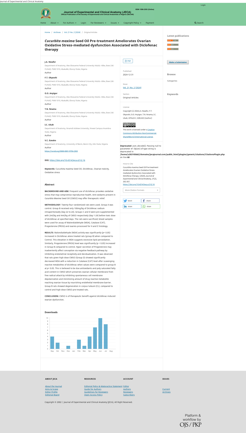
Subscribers (129, 394)
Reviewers (128, 392)
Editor (126, 386)
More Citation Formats (134, 190)
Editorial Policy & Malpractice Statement (103, 386)
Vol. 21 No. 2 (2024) (72, 32)
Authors (127, 389)
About (54, 22)
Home (43, 22)
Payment (150, 22)
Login (83, 22)
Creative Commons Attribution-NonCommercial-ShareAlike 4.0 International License (140, 133)
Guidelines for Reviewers (96, 392)
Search (200, 22)
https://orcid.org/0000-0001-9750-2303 (61, 151)
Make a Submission (178, 62)
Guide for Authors (92, 389)
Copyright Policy (132, 22)
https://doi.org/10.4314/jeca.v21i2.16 (67, 160)
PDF (129, 61)
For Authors (69, 22)
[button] (132, 201)
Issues (114, 22)
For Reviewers (97, 22)
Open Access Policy (93, 394)
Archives (57, 32)
